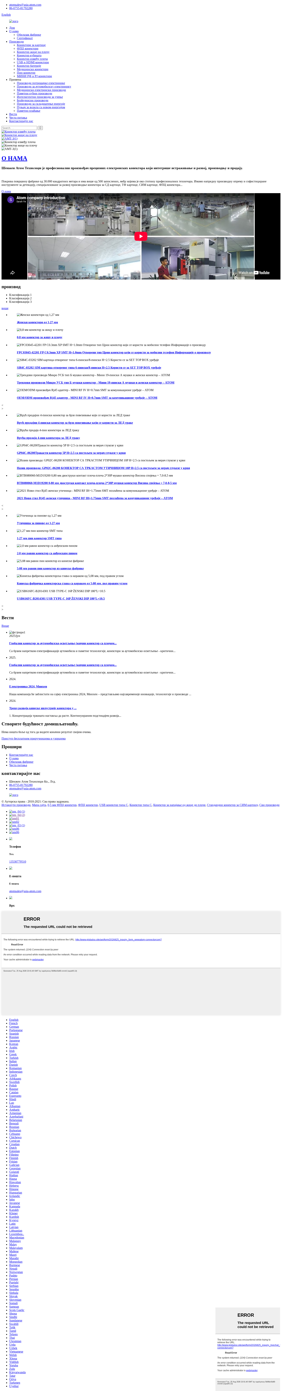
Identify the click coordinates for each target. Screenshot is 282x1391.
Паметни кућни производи (34, 93)
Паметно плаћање (28, 110)
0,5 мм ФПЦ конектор (62, 805)
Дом (12, 27)
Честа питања (18, 117)
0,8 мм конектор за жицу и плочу (39, 337)
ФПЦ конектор (88, 805)
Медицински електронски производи (41, 90)
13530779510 (17, 861)
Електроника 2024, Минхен (28, 686)
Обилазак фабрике (29, 34)
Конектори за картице (31, 45)
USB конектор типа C (113, 805)
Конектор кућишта (29, 55)
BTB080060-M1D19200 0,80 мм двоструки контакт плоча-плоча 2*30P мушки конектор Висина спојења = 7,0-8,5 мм (97, 483)
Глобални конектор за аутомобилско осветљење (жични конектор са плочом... (63, 643)
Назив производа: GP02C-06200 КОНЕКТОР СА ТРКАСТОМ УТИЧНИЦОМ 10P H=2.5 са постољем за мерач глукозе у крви (103, 468)
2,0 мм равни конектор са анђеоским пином (47, 553)
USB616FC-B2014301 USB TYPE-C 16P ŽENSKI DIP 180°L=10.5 (61, 598)
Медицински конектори (32, 69)
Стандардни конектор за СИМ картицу (232, 805)
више (5, 308)
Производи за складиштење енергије (41, 103)
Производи (16, 41)
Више (5, 625)
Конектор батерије (29, 65)
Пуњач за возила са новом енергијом (41, 107)
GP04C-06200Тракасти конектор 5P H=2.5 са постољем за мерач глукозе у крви (71, 452)
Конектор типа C (140, 805)
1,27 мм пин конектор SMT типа (39, 538)
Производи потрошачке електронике (41, 83)
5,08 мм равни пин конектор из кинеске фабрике (50, 568)
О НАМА (14, 158)
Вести (13, 114)
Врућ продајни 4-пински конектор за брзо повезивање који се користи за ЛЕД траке (75, 422)
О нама (14, 31)
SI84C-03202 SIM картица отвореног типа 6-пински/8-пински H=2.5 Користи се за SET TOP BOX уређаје (89, 367)
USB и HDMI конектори (33, 62)
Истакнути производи (16, 805)
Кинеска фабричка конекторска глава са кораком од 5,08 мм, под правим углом (72, 583)
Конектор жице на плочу (33, 52)
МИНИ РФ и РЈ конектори (34, 76)
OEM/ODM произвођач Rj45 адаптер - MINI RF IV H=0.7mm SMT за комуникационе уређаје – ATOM (87, 397)
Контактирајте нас (21, 121)
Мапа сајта (39, 805)
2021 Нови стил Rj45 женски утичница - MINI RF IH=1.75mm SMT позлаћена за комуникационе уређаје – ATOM (95, 498)
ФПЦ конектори (27, 48)
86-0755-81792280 (21, 8)
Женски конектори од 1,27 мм (37, 322)
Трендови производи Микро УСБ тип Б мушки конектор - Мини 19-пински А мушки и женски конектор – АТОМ (95, 382)
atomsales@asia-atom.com (25, 4)
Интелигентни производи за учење (40, 96)
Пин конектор (26, 72)
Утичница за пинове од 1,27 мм (38, 523)
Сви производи (269, 805)
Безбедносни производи (32, 100)
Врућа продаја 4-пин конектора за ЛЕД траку (48, 437)
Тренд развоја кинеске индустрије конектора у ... (43, 708)
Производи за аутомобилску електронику (44, 86)
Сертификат (25, 38)
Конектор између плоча (32, 58)
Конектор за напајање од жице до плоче (179, 805)
